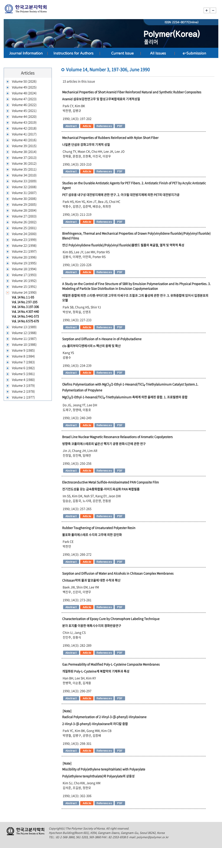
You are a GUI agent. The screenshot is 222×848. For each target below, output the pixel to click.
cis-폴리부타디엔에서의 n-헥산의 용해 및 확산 (91, 345)
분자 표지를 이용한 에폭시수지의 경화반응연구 (91, 625)
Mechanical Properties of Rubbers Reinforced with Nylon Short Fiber (110, 137)
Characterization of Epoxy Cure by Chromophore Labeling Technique (111, 618)
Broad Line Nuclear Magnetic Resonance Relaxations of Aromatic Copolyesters (117, 436)
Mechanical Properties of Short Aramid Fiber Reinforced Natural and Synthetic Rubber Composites (131, 92)
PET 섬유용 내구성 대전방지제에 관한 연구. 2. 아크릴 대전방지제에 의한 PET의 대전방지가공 (121, 194)
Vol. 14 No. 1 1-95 (23, 297)
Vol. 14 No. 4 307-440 (25, 311)
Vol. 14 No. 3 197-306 (25, 306)
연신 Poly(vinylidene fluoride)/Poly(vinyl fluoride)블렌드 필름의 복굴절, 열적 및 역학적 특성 (123, 245)
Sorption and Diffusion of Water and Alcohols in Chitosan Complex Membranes (118, 573)
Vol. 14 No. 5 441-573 (25, 316)
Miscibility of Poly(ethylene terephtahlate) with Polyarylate (103, 769)
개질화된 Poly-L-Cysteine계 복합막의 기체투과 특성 (95, 671)
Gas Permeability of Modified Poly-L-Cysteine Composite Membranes (111, 664)
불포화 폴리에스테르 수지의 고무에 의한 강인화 (92, 534)
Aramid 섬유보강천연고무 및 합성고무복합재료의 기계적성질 (101, 99)
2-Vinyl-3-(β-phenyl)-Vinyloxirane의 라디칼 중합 (95, 723)
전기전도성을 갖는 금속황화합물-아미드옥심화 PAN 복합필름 (101, 489)
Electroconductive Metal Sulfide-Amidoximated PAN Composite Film (110, 482)
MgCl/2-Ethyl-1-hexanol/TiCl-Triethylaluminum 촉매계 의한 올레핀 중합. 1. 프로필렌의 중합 (125, 397)
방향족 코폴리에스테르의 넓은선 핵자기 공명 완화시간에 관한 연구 (104, 443)
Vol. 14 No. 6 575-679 (25, 321)
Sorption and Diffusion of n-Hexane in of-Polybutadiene (102, 339)
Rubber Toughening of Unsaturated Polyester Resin (98, 527)
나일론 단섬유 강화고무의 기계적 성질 (86, 144)
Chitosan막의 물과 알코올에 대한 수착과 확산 (91, 580)
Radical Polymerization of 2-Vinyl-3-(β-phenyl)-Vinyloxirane (104, 716)
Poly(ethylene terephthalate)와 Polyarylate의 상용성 (98, 776)
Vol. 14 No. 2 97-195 (24, 302)
